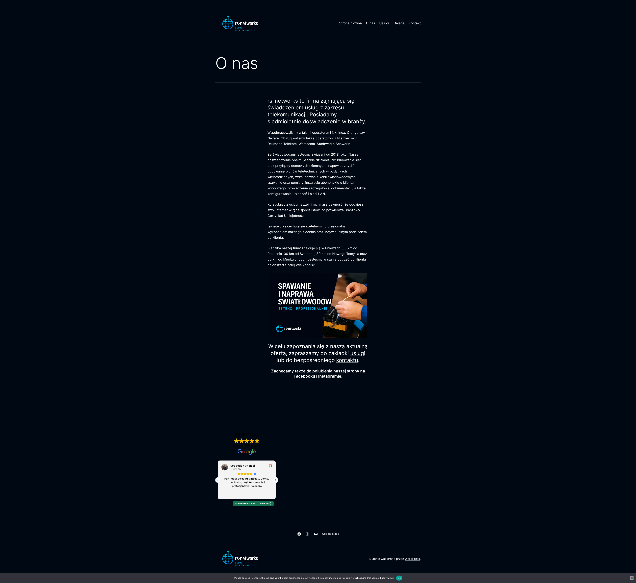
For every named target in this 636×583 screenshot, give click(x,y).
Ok (399, 578)
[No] (632, 578)
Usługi (384, 23)
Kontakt (415, 23)
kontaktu (347, 360)
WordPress (412, 558)
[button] (275, 480)
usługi (357, 353)
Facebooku (304, 376)
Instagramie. (330, 376)
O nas (370, 23)
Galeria (399, 23)
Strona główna (350, 23)
